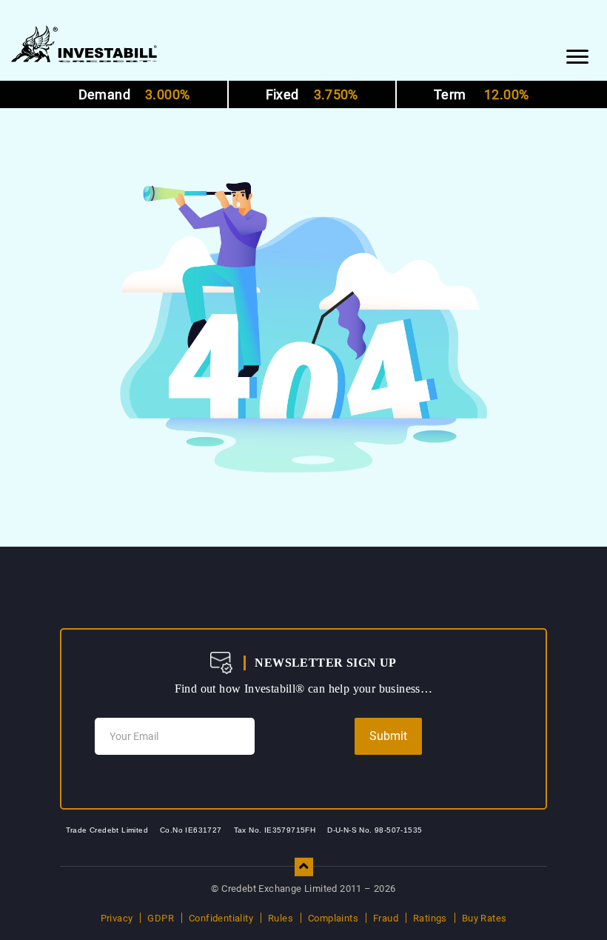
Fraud (385, 918)
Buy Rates (484, 918)
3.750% (312, 94)
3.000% (134, 94)
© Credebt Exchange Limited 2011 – (303, 888)
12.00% (481, 94)
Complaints (333, 918)
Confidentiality (221, 918)
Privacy (117, 918)
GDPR (160, 918)
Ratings (430, 918)
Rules (280, 918)
